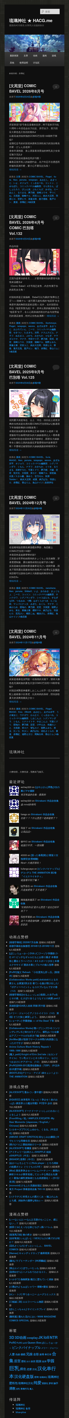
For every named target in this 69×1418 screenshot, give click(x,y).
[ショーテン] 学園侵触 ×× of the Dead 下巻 (31, 1020)
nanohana (51, 588)
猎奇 (36, 1377)
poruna (23, 179)
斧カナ (33, 472)
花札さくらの (47, 731)
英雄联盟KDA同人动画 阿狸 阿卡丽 (27, 1005)
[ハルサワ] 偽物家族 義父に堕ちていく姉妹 (31, 1279)
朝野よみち (50, 342)
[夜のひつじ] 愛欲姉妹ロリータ (25, 1144)
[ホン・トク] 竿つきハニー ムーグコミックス (32, 1294)
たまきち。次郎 (31, 332)
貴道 (15, 202)
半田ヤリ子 (33, 338)
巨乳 (14, 1368)
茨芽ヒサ (22, 198)
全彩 (36, 1354)
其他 (12, 62)
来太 (18, 610)
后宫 (17, 1360)
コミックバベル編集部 (30, 186)
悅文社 (16, 472)
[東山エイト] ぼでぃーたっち (24, 1268)
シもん (21, 466)
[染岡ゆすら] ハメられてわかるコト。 (28, 1271)
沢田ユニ (37, 195)
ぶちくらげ (38, 189)
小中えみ (41, 724)
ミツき (48, 466)
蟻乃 (37, 348)
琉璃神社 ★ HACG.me (30, 20)
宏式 (52, 338)
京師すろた (21, 469)
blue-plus (21, 1412)
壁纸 (23, 1361)
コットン (49, 182)
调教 (12, 1388)
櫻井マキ (37, 610)
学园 (50, 1360)
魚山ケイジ (38, 482)
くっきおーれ (36, 182)
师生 (23, 1369)
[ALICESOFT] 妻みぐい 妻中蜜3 (25, 1092)
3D (11, 1337)
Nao (15, 179)
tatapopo (33, 179)
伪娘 (17, 1354)
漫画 (44, 55)
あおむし (44, 179)
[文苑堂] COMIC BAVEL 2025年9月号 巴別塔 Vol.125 (26, 371)
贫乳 (18, 1388)
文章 (26, 55)
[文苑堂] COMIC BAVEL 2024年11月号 (27, 633)
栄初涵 (53, 472)
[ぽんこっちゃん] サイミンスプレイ (27, 1309)
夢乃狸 (31, 192)
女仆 (28, 1361)
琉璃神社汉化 (25, 1383)
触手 (56, 1383)
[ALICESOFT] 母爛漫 (20, 1148)
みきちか (39, 335)
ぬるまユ (20, 335)
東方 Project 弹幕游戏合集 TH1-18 (27, 1189)
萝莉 (51, 1383)
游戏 (54, 55)
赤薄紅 (23, 202)
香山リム (54, 348)
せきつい (17, 332)
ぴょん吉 (26, 189)
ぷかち (29, 335)
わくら (42, 603)
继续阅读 (15, 169)
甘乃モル (39, 476)
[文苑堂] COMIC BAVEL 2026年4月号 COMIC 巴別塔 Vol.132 (26, 225)
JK (40, 1337)
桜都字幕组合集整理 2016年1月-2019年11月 (31, 946)
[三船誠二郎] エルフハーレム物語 (26, 1301)
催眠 (23, 1354)
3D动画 (20, 1337)
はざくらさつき (40, 600)
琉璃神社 (43, 1377)
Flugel (49, 176)
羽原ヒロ (47, 345)
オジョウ (24, 182)
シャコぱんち (43, 597)
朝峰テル (26, 195)
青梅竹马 (25, 1388)
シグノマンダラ (27, 597)
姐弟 (44, 1361)
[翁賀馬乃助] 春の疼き (20, 1234)
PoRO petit (22, 1342)
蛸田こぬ (30, 613)
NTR (54, 1337)
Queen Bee (34, 1342)
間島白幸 (39, 734)
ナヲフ (29, 466)
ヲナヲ (23, 338)
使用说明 (23, 62)
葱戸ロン (28, 348)
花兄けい (20, 613)
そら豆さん (48, 186)
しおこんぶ (35, 718)
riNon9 (27, 711)
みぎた (33, 603)
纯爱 (37, 1382)
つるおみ (20, 600)
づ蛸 (29, 600)
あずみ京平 (42, 326)
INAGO (12, 460)
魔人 (31, 1388)
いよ (15, 182)
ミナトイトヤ (28, 721)
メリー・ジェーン (49, 1347)
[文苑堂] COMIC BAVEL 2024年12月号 (27, 499)
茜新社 (45, 1383)
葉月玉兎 (17, 348)
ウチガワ (24, 715)
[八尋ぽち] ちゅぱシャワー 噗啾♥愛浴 (28, 1286)
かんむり (34, 715)
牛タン (25, 731)
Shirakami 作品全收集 (47, 800)
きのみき (44, 591)
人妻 (12, 1354)
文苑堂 (16, 195)
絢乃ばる (43, 479)
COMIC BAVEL (36, 176)
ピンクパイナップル (26, 1347)
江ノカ (16, 731)
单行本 (48, 1354)
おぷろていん (19, 329)
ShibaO (28, 591)
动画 (35, 55)
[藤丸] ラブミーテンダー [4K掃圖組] (27, 1260)
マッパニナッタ (20, 603)
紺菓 (35, 479)
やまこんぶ (42, 721)
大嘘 (52, 469)
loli (46, 1337)
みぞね (48, 189)
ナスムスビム (47, 332)
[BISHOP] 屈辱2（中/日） (22, 1159)
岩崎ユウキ (42, 192)
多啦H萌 (37, 96)
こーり (31, 329)
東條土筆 (13, 345)
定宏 (39, 607)
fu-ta (48, 457)
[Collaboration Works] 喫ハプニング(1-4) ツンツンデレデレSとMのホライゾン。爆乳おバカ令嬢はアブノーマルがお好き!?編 (34, 1031)
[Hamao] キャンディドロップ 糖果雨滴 (29, 1253)
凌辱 (41, 1354)
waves (31, 326)
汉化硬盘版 (24, 1376)
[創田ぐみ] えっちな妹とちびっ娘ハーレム (31, 1227)
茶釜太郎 (32, 198)
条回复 (31, 202)
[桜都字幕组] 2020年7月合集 (23, 942)
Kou (20, 711)
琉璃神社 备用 (23, 1408)
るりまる (22, 192)
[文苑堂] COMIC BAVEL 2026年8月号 (26, 88)
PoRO (12, 1342)
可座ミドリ (33, 469)
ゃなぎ (48, 335)
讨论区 (36, 62)
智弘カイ (34, 727)
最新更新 (14, 55)
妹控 (33, 1361)
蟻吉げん (41, 613)
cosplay (32, 1337)
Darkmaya (51, 322)
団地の (23, 607)
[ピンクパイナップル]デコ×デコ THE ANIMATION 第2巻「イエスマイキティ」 (40, 872)
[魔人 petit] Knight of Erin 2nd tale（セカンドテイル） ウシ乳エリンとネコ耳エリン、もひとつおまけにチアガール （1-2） (33, 1058)
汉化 (34, 1369)
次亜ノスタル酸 (16, 476)
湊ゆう (29, 476)
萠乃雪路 (43, 198)
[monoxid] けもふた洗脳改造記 (25, 1185)
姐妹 (39, 1361)
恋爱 (29, 1369)
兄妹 (29, 1353)
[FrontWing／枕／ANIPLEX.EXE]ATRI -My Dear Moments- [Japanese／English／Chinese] (31, 1122)
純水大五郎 (48, 195)
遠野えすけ (27, 734)
